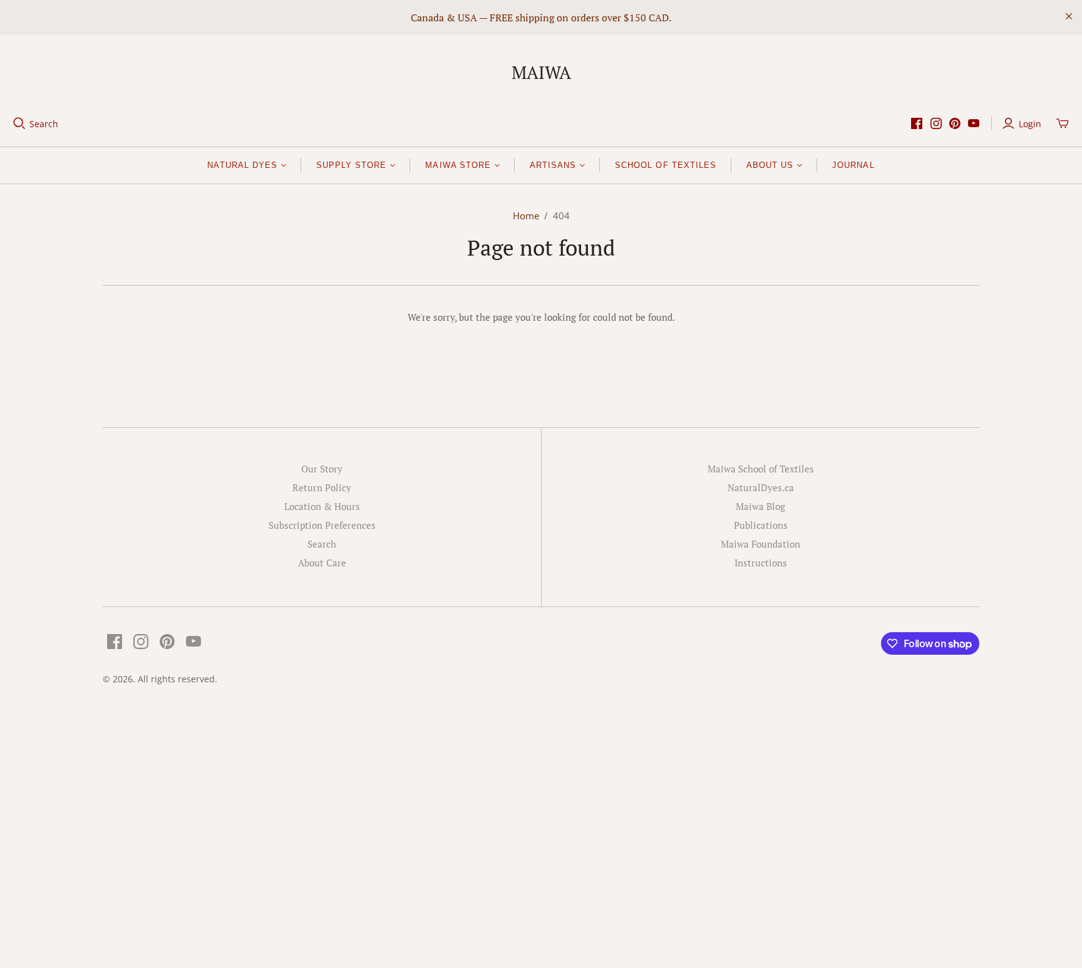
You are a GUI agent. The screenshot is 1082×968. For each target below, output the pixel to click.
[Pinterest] (955, 123)
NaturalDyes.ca (761, 487)
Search (43, 124)
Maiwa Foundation (760, 544)
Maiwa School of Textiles (761, 468)
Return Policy (321, 487)
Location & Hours (322, 506)
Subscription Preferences (322, 525)
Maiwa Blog (760, 506)
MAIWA (541, 72)
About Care (322, 562)
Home (526, 215)
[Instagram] (936, 123)
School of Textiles (665, 165)
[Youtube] (973, 123)
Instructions (760, 562)
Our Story (322, 468)
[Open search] (19, 123)
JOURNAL (853, 165)
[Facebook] (916, 123)
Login (1030, 124)
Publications (761, 525)
